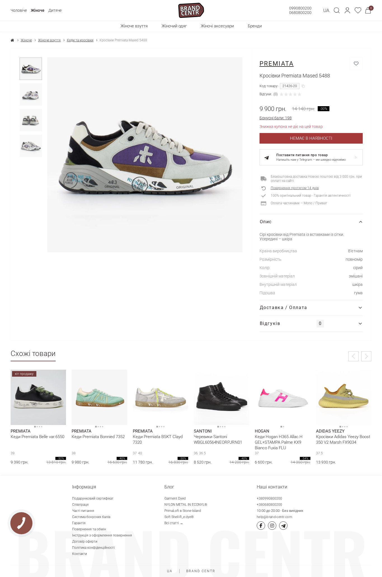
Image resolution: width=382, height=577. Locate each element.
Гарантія (79, 523)
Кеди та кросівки (80, 40)
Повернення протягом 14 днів (295, 188)
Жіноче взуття (49, 40)
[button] (347, 10)
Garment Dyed (175, 498)
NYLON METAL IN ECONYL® (185, 505)
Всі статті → (173, 523)
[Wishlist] (57, 378)
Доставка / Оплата (283, 307)
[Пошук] (336, 10)
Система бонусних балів (91, 517)
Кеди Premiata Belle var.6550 (37, 436)
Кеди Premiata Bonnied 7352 (98, 436)
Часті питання (83, 511)
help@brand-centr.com (274, 517)
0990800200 (300, 8)
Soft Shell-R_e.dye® (179, 517)
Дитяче (55, 10)
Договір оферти (84, 541)
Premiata (277, 63)
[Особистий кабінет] (347, 10)
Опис (266, 221)
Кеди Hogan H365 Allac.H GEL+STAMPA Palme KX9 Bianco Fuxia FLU (279, 442)
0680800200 (300, 12)
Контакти (79, 554)
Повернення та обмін (89, 529)
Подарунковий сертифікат (93, 498)
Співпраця (80, 505)
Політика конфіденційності (93, 548)
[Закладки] (358, 10)
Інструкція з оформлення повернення (102, 535)
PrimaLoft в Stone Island (182, 511)
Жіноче (37, 10)
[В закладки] (356, 63)
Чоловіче (19, 10)
